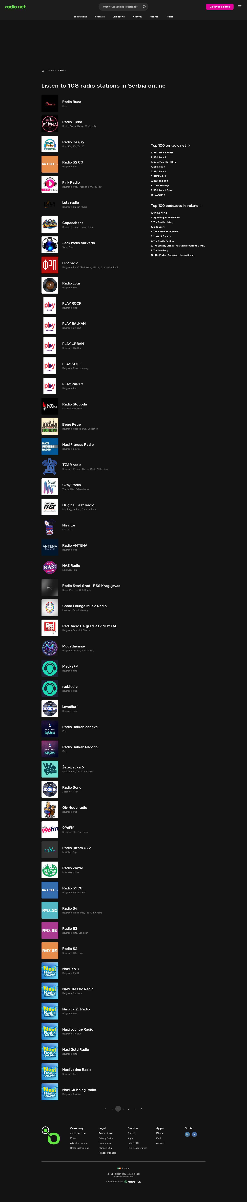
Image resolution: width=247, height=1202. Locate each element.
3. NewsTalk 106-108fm (163, 162)
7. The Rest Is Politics (162, 241)
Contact (132, 1133)
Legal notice (105, 1143)
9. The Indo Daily (160, 250)
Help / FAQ (133, 1143)
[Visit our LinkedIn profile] (187, 1134)
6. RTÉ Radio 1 (158, 176)
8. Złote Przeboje (160, 186)
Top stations (80, 17)
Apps (130, 1138)
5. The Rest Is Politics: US (164, 232)
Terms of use (105, 1133)
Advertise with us (79, 1143)
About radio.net (78, 1133)
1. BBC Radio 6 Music (162, 153)
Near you (137, 17)
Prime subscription (137, 1148)
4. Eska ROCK (158, 167)
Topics (169, 17)
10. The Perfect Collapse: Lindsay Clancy (173, 255)
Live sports (119, 17)
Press (73, 1138)
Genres (154, 17)
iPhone (159, 1133)
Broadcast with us (79, 1148)
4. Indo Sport (157, 227)
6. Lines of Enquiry (161, 236)
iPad (158, 1138)
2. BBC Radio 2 (158, 157)
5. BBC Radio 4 (158, 171)
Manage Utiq (105, 1148)
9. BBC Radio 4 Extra (161, 190)
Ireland (125, 1168)
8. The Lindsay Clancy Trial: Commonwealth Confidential (178, 246)
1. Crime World (159, 213)
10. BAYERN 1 (158, 195)
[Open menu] (240, 7)
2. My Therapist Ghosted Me (165, 217)
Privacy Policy (106, 1138)
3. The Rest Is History (162, 222)
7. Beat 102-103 (159, 181)
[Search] (144, 7)
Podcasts (100, 17)
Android (160, 1143)
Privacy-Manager (107, 1153)
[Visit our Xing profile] (194, 1134)
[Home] (43, 70)
